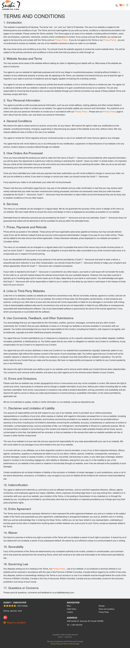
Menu (69, 606)
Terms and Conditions (106, 609)
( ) (123, 5)
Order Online (71, 609)
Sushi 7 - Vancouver (14, 602)
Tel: (74, 625)
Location (70, 612)
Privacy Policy (61, 39)
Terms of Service (69, 644)
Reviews (102, 606)
